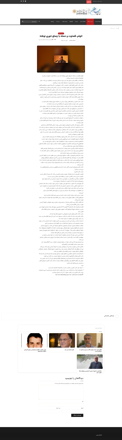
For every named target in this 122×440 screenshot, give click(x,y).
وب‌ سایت (58, 408)
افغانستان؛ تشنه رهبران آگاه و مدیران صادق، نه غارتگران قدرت (90, 350)
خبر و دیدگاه (90, 21)
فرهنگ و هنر (82, 21)
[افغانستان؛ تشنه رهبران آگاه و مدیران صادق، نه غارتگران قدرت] (90, 340)
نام (82, 401)
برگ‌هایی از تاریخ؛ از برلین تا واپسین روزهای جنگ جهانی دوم (90, 371)
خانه (117, 28)
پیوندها (52, 21)
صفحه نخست (98, 21)
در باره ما (58, 21)
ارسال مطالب (64, 21)
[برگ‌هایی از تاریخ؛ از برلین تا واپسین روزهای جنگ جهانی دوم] (90, 361)
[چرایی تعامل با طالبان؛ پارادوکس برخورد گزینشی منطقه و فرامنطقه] (34, 340)
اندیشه (76, 21)
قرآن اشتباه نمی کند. (69, 350)
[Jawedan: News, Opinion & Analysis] (87, 11)
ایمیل (82, 408)
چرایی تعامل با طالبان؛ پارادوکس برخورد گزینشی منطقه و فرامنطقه (35, 350)
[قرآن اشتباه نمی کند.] (62, 340)
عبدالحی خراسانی (72, 40)
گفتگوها (71, 21)
